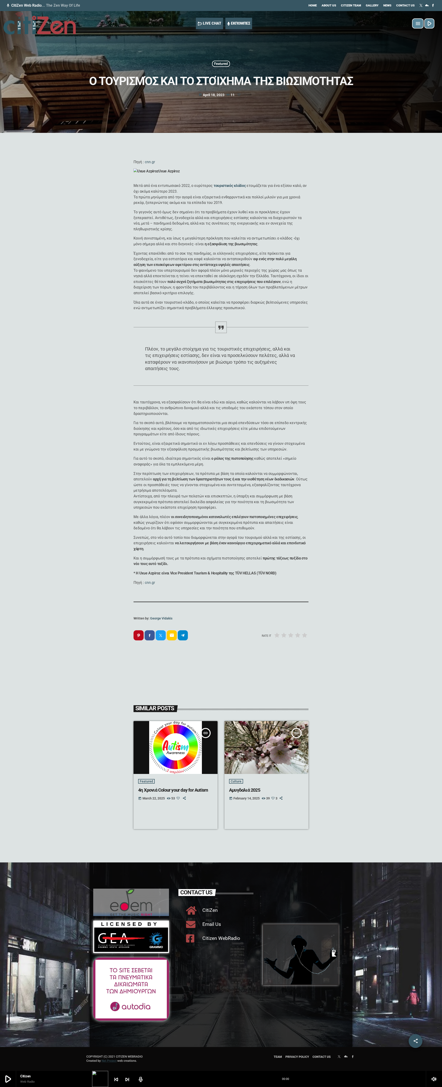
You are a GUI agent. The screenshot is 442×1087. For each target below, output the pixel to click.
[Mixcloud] (427, 5)
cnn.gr (150, 162)
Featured (221, 64)
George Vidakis (161, 618)
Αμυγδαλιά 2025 (244, 790)
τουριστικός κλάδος (230, 185)
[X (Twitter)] (421, 5)
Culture (236, 781)
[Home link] (39, 23)
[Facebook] (433, 5)
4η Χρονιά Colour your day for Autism (173, 790)
